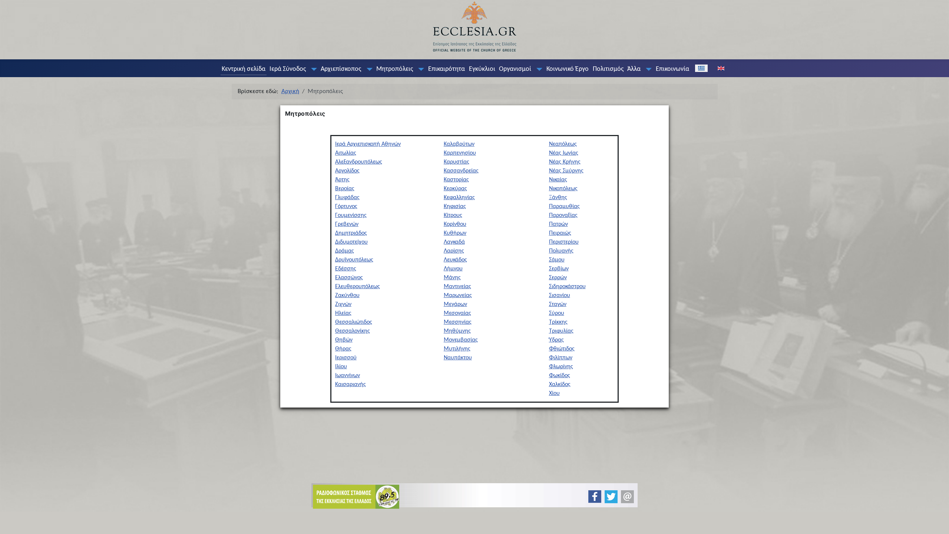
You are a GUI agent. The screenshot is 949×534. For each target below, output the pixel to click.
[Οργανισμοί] (537, 69)
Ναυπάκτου (458, 358)
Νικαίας (558, 180)
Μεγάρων (455, 304)
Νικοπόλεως (563, 189)
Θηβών (344, 340)
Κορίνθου (455, 224)
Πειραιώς (560, 233)
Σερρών (558, 278)
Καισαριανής (350, 385)
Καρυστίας (456, 162)
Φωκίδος (559, 376)
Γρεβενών (346, 224)
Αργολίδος (347, 171)
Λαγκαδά (454, 242)
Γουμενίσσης (351, 215)
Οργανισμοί (515, 69)
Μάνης (452, 278)
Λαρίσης (454, 251)
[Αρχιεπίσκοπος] (367, 69)
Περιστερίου (564, 242)
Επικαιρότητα (446, 69)
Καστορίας (456, 180)
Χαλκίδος (560, 385)
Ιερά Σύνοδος (288, 69)
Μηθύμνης (457, 331)
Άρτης (342, 180)
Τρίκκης (558, 322)
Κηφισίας (455, 207)
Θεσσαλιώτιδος (353, 322)
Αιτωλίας (345, 153)
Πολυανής (561, 251)
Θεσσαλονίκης (352, 331)
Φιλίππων (560, 358)
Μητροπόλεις (394, 69)
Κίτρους (453, 215)
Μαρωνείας (458, 296)
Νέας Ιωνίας (563, 153)
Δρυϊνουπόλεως (354, 260)
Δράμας (344, 251)
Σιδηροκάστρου (567, 287)
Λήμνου (453, 269)
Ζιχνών (343, 304)
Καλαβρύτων (459, 144)
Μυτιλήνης (457, 349)
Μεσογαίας (457, 313)
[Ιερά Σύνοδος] (312, 69)
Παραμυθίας (564, 207)
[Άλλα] (647, 69)
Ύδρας (556, 340)
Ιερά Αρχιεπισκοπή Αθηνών (368, 144)
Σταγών (557, 304)
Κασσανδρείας (461, 171)
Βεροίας (344, 189)
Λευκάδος (455, 260)
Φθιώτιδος (562, 349)
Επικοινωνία (672, 69)
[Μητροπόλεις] (419, 69)
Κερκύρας (455, 189)
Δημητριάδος (351, 233)
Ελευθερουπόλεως (357, 287)
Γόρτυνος (346, 207)
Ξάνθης (558, 198)
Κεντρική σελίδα (243, 69)
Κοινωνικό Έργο (567, 69)
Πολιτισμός (608, 69)
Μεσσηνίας (458, 322)
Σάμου (557, 260)
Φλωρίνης (561, 367)
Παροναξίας (563, 215)
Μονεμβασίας (461, 340)
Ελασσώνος (349, 278)
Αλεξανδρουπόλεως (358, 162)
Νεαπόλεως (563, 144)
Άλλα (634, 69)
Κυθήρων (455, 233)
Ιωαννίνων (347, 376)
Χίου (554, 393)
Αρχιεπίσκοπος (341, 69)
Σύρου (556, 313)
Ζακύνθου (347, 296)
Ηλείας (343, 313)
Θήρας (343, 349)
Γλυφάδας (347, 198)
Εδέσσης (345, 269)
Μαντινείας (457, 287)
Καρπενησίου (460, 153)
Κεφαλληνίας (459, 198)
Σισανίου (559, 296)
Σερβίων (559, 269)
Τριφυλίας (561, 331)
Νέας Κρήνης (565, 162)
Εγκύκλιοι (482, 69)
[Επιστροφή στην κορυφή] (937, 521)
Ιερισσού (346, 358)
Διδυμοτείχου (351, 242)
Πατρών (558, 224)
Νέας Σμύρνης (566, 171)
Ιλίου (341, 367)
